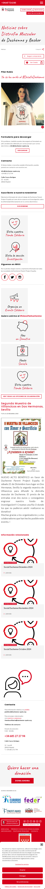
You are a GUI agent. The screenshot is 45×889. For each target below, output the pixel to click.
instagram (31, 821)
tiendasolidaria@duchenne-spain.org (18, 720)
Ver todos (42, 127)
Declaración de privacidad (25, 886)
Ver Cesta (32, 62)
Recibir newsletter (31, 825)
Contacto (34, 831)
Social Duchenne (10, 562)
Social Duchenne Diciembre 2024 (18, 567)
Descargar (22, 150)
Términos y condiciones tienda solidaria (25, 829)
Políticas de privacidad (21, 831)
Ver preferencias (22, 882)
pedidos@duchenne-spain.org (15, 712)
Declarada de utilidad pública (12, 822)
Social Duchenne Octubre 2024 (17, 649)
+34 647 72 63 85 (9, 3)
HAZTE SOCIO (38, 10)
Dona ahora (22, 780)
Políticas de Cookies (10, 886)
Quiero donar (26, 10)
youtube (34, 821)
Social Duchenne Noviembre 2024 (18, 608)
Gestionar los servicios (22, 864)
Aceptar (22, 870)
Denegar (22, 876)
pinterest (40, 821)
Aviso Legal (37, 886)
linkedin (37, 821)
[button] (42, 844)
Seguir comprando (34, 56)
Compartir (38, 49)
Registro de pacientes (35, 13)
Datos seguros (6, 831)
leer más (8, 573)
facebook (28, 821)
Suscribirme (22, 206)
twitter (24, 821)
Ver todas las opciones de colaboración (21, 396)
